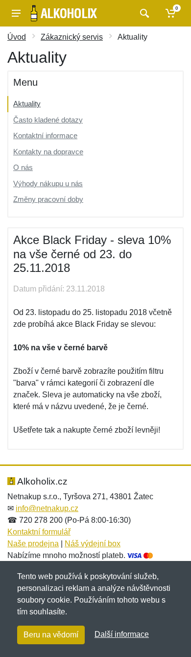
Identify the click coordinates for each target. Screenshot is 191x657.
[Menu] (16, 13)
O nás (23, 167)
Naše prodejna (33, 543)
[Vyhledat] (143, 13)
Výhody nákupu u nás (48, 183)
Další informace (122, 634)
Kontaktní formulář (39, 532)
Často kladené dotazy (48, 120)
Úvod (16, 37)
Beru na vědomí (51, 635)
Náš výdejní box (92, 543)
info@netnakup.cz (47, 508)
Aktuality (27, 103)
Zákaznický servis (72, 37)
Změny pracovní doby (48, 199)
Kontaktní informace (45, 135)
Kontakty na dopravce (48, 151)
